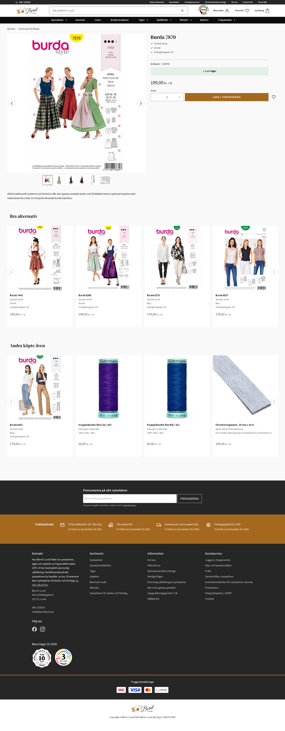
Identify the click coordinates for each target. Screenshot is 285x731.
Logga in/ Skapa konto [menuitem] (217, 560)
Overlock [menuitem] (80, 20)
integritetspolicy (129, 505)
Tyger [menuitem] (142, 20)
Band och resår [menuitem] (98, 582)
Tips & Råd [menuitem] (262, 2)
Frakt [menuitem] (208, 571)
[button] (242, 10)
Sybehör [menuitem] (94, 576)
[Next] (140, 103)
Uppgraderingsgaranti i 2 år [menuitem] (162, 593)
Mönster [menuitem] (184, 20)
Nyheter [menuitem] (204, 20)
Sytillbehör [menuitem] (162, 20)
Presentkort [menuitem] (211, 588)
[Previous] (12, 103)
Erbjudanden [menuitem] (225, 20)
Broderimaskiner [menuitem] (120, 20)
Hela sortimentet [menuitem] (157, 2)
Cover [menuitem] (98, 20)
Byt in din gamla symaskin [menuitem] (161, 588)
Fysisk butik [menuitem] (248, 2)
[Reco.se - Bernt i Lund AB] (203, 10)
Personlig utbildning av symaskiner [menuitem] (166, 582)
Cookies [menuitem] (209, 599)
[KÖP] (227, 97)
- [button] (154, 97)
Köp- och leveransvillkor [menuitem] (218, 565)
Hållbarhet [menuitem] (153, 599)
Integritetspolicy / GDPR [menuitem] (218, 593)
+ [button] (179, 97)
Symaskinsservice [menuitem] (192, 2)
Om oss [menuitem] (234, 2)
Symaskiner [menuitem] (57, 20)
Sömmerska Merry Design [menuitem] (215, 2)
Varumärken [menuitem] (174, 2)
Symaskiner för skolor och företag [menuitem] (108, 593)
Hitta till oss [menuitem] (153, 565)
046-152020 (24, 2)
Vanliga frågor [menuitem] (155, 576)
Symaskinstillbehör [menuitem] (100, 565)
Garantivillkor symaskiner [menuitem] (219, 576)
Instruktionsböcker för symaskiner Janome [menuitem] (229, 582)
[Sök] (182, 11)
